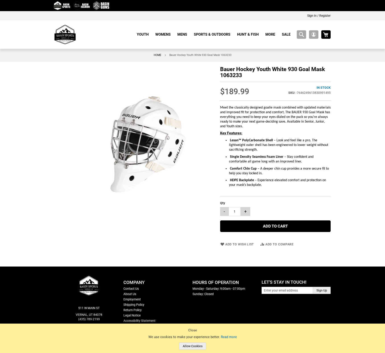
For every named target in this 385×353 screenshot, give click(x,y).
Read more (229, 337)
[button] (313, 34)
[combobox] (301, 34)
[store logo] (65, 34)
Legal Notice (132, 315)
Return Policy (132, 310)
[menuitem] (144, 34)
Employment (132, 299)
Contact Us (131, 288)
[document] (192, 342)
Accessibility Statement (139, 320)
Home (157, 55)
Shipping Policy (133, 304)
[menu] (215, 34)
